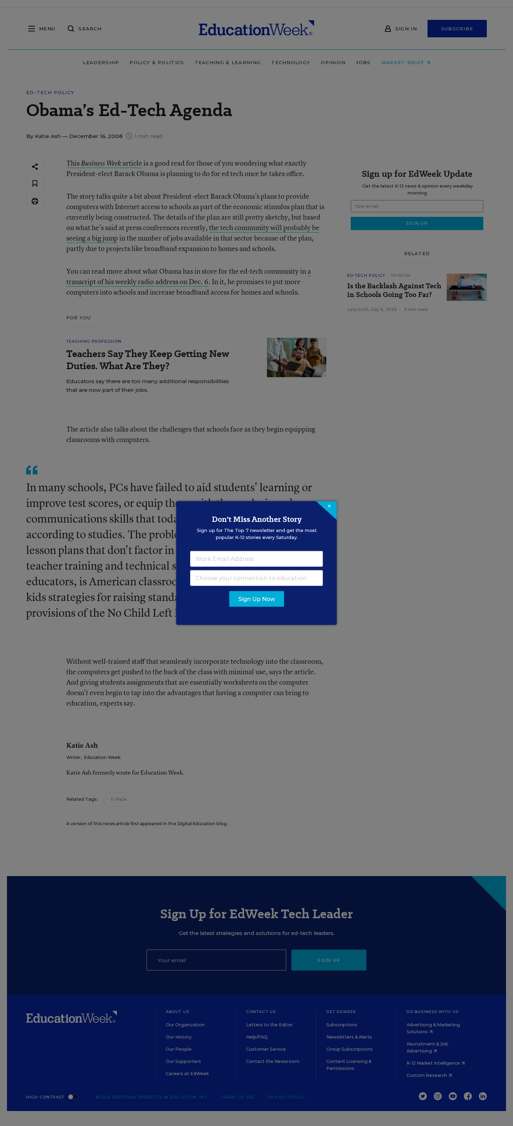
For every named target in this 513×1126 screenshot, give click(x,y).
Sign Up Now (256, 599)
